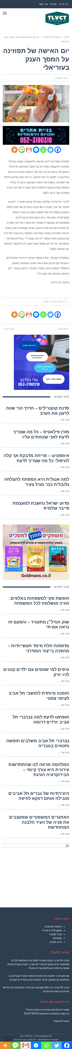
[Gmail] (29, 150)
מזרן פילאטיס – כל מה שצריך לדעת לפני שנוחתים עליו (41, 434)
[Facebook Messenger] (36, 150)
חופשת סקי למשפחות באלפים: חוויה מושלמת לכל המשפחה (39, 601)
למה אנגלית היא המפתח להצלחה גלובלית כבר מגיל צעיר (36, 482)
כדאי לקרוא (56, 941)
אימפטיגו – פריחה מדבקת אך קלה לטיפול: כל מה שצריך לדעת (36, 458)
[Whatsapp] (43, 150)
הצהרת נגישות (61, 1021)
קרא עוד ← (63, 419)
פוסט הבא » (8, 329)
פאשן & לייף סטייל (52, 930)
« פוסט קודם (63, 329)
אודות (53, 4)
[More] (14, 150)
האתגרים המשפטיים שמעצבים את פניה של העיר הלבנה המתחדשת (39, 822)
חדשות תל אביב (53, 926)
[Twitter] (50, 150)
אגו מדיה (37, 1036)
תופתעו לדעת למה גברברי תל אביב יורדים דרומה (41, 720)
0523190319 (31, 1013)
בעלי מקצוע (55, 934)
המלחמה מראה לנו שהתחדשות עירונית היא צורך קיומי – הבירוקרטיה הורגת (38, 769)
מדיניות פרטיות (20, 1040)
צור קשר (43, 4)
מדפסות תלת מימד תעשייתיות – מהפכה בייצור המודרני (38, 648)
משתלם (57, 938)
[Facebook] (57, 150)
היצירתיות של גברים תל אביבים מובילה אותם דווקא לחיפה (38, 796)
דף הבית (63, 4)
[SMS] (21, 150)
